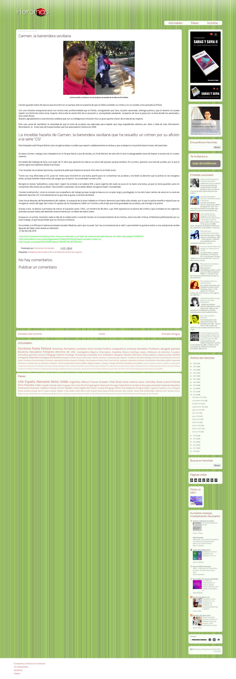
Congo (25, 394)
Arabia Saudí (74, 391)
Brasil (119, 382)
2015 (195, 435)
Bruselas (118, 391)
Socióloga (134, 352)
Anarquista (65, 357)
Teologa (104, 363)
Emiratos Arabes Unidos (86, 394)
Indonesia (38, 394)
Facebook (18, 670)
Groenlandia (105, 394)
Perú (20, 385)
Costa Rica (79, 385)
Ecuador (103, 382)
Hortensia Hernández (44, 248)
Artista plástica (149, 354)
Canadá (44, 385)
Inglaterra (155, 388)
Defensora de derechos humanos (164, 352)
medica (143, 352)
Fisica (60, 363)
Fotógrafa (48, 351)
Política (107, 348)
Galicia (122, 385)
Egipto (83, 388)
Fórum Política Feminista (202, 566)
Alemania (43, 381)
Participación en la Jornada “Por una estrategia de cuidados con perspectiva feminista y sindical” (210, 604)
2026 (195, 363)
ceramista (111, 357)
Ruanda (155, 394)
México (85, 382)
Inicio (102, 333)
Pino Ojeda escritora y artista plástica (208, 282)
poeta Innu (152, 369)
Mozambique (149, 391)
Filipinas (60, 391)
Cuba (38, 385)
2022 (195, 376)
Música (125, 352)
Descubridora (150, 360)
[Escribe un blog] (64, 248)
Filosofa (127, 354)
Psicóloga (69, 354)
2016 (195, 394)
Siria (164, 391)
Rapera (97, 363)
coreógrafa (23, 357)
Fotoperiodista (69, 363)
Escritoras (21, 369)
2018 (195, 388)
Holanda (52, 385)
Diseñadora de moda (43, 366)
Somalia (111, 391)
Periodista (69, 348)
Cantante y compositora (171, 363)
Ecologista (45, 357)
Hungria (139, 388)
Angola (20, 394)
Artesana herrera (142, 366)
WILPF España (198, 537)
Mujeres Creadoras (128, 357)
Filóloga (81, 360)
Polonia (175, 382)
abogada (165, 348)
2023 (195, 373)
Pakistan (158, 391)
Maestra (94, 352)
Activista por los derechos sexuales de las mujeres (117, 366)
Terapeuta (36, 369)
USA (21, 381)
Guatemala (165, 385)
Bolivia (128, 385)
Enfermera (136, 354)
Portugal (89, 385)
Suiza (141, 382)
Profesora (154, 348)
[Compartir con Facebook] (68, 248)
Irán (72, 385)
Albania (177, 391)
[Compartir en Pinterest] (71, 248)
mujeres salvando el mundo (203, 521)
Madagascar (144, 394)
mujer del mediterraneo (202, 550)
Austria (133, 382)
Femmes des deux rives (202, 615)
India (59, 385)
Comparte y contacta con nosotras (29, 663)
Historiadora (105, 352)
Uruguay (66, 385)
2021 (195, 379)
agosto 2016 (197, 410)
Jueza (118, 357)
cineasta (161, 354)
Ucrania (101, 388)
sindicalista (92, 354)
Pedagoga (51, 354)
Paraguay (109, 388)
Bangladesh (53, 394)
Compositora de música (26, 366)
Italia (125, 382)
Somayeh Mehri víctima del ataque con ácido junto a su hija (210, 248)
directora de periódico (110, 369)
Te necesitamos (21, 666)
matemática (34, 357)
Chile (112, 382)
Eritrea (98, 394)
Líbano (136, 391)
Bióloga (148, 357)
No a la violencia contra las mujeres (66, 252)
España (30, 381)
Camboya (66, 394)
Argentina (75, 382)
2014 (195, 439)
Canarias (52, 391)
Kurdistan (130, 394)
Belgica (147, 388)
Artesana (140, 360)
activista (131, 348)
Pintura (73, 357)
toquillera (159, 369)
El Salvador (68, 388)
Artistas (159, 363)
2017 (195, 391)
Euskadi (94, 391)
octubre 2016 (197, 403)
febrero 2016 (197, 428)
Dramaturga (80, 354)
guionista (33, 354)
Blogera (91, 363)
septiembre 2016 (198, 407)
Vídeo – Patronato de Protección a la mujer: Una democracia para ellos (205, 570)
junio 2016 (196, 416)
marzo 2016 (196, 425)
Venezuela (104, 385)
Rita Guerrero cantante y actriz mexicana (209, 265)
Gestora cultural (70, 366)
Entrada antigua (171, 333)
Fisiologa (29, 369)
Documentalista (38, 360)
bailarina (60, 354)
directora (156, 357)
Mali (141, 391)
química (42, 354)
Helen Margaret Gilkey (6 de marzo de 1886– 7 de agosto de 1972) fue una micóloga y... (205, 129)
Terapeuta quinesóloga (49, 369)
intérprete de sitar (141, 369)
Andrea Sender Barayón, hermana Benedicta (209, 180)
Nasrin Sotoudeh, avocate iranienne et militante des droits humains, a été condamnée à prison (209, 621)
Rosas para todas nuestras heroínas (91, 357)
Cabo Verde (85, 391)
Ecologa (54, 366)
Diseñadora (108, 354)
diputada (176, 360)
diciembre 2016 (198, 397)
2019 (195, 385)
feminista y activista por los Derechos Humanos (37, 363)
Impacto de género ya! (201, 597)
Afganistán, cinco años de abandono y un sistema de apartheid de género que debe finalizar (206, 541)
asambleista (62, 369)
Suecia (167, 382)
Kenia (99, 391)
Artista (98, 348)
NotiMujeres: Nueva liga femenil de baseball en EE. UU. (209, 554)
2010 (195, 451)
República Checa (166, 388)
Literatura (49, 360)
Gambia (31, 394)
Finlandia (29, 385)
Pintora (46, 348)
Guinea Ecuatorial (116, 394)
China (59, 388)
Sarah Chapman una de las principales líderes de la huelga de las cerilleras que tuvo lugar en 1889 (209, 336)
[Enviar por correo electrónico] (61, 248)
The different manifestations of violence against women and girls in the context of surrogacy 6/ (210, 586)
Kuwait (136, 394)
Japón (96, 385)
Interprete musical (83, 366)
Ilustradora (23, 354)
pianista (175, 348)
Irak (39, 391)
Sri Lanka (45, 391)
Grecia (76, 388)
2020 (195, 382)
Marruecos (92, 388)
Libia (124, 391)
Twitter (17, 673)
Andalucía (32, 252)
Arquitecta (116, 352)
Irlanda (52, 388)
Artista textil (103, 360)
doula (132, 369)
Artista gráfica (81, 363)
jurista (168, 354)
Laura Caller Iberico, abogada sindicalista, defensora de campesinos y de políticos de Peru (210, 217)
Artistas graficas (155, 366)
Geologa (61, 366)
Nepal (104, 391)
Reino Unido (59, 381)
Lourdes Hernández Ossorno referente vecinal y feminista (210, 199)
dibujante (118, 354)
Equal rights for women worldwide (205, 579)
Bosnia (60, 394)
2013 (195, 442)
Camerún (73, 394)
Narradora (140, 357)
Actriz (90, 348)
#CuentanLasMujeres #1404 (210, 524)
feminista (57, 348)
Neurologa (94, 366)
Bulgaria (176, 388)
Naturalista (58, 360)
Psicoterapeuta (91, 360)
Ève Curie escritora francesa (207, 317)
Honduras (136, 385)
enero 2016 (196, 432)
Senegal (34, 391)
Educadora (36, 351)
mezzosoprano (166, 357)
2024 (195, 370)
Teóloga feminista (116, 363)
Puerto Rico (120, 388)
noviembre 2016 (198, 400)
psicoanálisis (138, 363)
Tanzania (170, 391)
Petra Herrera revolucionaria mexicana (209, 232)
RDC (150, 394)
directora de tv (124, 369)
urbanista (74, 360)
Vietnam (45, 394)
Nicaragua (146, 385)
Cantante (81, 348)
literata (66, 360)
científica (176, 354)
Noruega (114, 385)
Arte (100, 354)
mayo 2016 (196, 419)
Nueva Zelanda (24, 391)
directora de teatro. (74, 369)
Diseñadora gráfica (164, 360)
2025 (195, 366)
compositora (119, 348)
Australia (156, 385)
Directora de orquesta (118, 360)
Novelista (142, 348)
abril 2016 (196, 422)
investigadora (83, 352)
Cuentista (27, 360)
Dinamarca (34, 388)
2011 (195, 448)
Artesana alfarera (149, 363)
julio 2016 (195, 413)
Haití (125, 394)
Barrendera (43, 252)
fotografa (128, 363)
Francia (94, 382)
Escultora (23, 351)
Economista (55, 357)
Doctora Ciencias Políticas (170, 366)
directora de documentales (92, 369)
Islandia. (130, 391)
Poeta (36, 348)
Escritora (24, 348)
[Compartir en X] (66, 248)
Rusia (159, 382)
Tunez (66, 391)
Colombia (150, 382)
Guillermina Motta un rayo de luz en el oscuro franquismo (210, 300)
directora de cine (65, 351)
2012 (195, 445)
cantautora (132, 360)
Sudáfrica (44, 388)
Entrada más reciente (30, 333)
